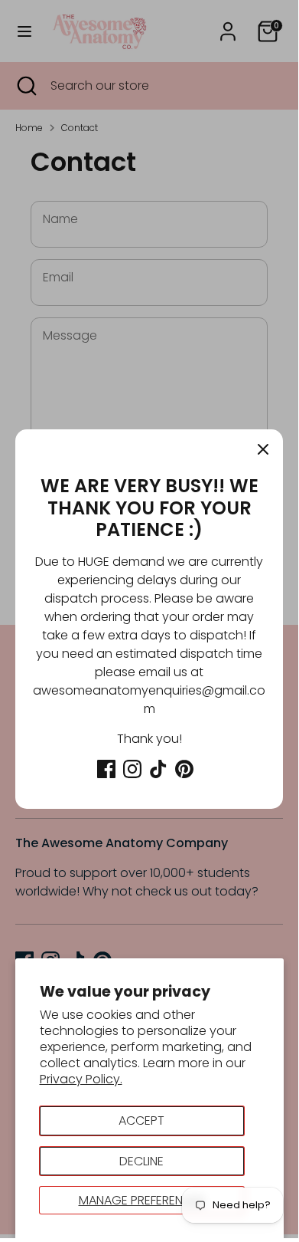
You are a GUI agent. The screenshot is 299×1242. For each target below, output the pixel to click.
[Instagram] (132, 769)
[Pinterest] (184, 769)
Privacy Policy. (81, 1079)
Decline (141, 1161)
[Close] (263, 449)
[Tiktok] (158, 769)
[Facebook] (106, 769)
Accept (141, 1120)
